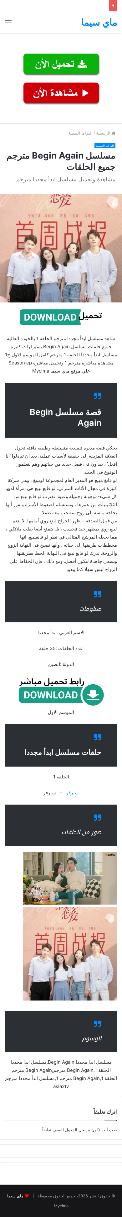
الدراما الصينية (80, 133)
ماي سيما (15, 1195)
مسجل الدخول (77, 1129)
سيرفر (72, 793)
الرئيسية (104, 133)
